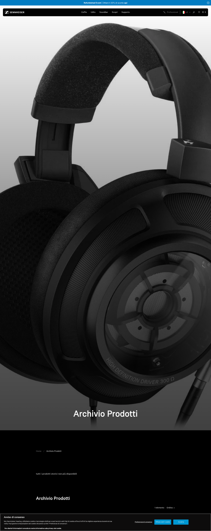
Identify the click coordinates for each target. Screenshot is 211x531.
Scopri (115, 12)
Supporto (125, 12)
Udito (93, 12)
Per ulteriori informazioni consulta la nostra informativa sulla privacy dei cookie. (33, 528)
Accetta (181, 522)
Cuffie (84, 12)
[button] (186, 12)
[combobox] (194, 12)
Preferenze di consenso (143, 522)
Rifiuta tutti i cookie (163, 522)
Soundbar (103, 12)
